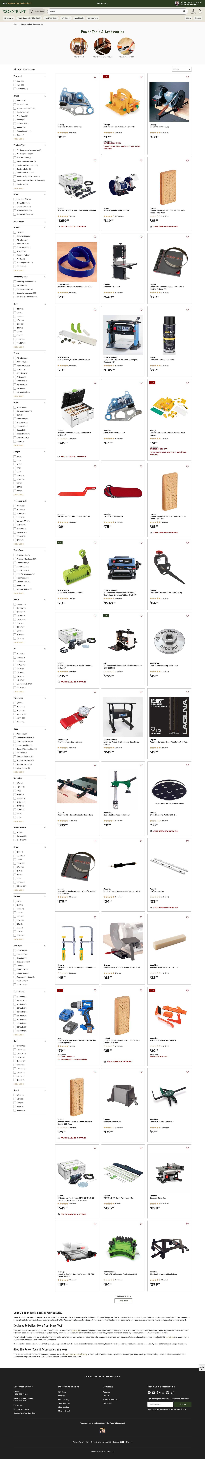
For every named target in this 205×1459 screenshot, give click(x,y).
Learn (188, 18)
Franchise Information (111, 1399)
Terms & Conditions (93, 1442)
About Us (106, 1392)
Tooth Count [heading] (19, 992)
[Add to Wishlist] (95, 77)
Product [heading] (17, 227)
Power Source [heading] (20, 827)
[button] (181, 69)
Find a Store (107, 1403)
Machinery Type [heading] (21, 277)
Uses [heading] (16, 729)
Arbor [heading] (16, 847)
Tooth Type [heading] (18, 550)
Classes (198, 18)
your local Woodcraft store (76, 1354)
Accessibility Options (110, 1442)
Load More (123, 1301)
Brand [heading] (16, 96)
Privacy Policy (180, 1409)
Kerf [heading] (15, 1041)
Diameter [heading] (18, 778)
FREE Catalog (63, 1399)
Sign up (182, 1404)
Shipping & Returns (21, 1409)
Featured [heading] (18, 76)
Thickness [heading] (18, 698)
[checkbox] (15, 81)
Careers (106, 1396)
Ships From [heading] (19, 221)
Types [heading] (16, 353)
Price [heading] (16, 194)
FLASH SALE (102, 3)
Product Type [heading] (20, 145)
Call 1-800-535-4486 (189, 4)
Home (16, 24)
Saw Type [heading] (18, 945)
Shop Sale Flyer (64, 1403)
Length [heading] (17, 452)
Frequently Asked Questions (24, 1413)
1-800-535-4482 (21, 1394)
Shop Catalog (63, 1407)
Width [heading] (16, 599)
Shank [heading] (16, 1090)
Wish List (61, 1396)
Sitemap (129, 1442)
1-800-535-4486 (21, 1401)
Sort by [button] (176, 69)
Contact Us (18, 1405)
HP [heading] (15, 649)
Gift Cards (62, 1392)
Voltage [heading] (17, 896)
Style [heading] (16, 402)
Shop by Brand (64, 1411)
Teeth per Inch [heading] (20, 501)
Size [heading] (16, 304)
